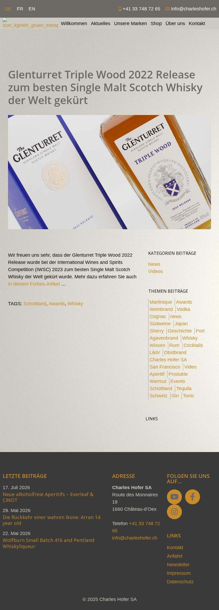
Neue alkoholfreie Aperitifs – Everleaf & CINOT (48, 497)
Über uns (175, 23)
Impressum (179, 573)
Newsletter (178, 564)
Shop (156, 23)
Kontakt (197, 23)
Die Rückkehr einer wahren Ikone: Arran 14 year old (51, 520)
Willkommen (74, 23)
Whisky (75, 303)
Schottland (35, 303)
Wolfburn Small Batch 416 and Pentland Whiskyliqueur (48, 543)
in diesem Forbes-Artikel (34, 284)
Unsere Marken (130, 23)
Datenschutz (180, 581)
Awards (57, 303)
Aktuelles (100, 23)
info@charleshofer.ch (134, 538)
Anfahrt (174, 556)
